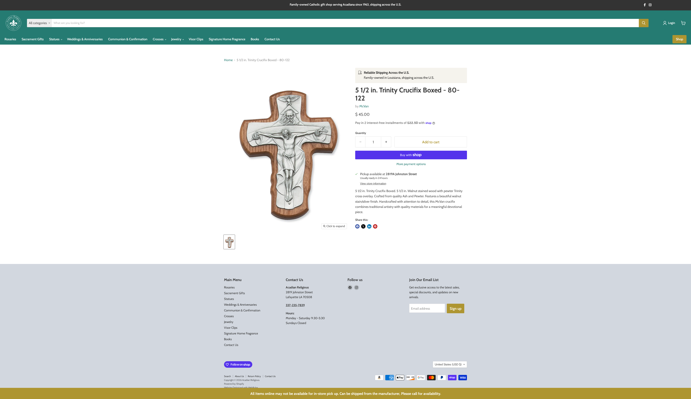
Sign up (455, 308)
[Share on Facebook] (357, 226)
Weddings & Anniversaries (85, 39)
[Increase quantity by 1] (386, 141)
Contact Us (272, 39)
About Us (239, 376)
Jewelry (176, 39)
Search (227, 376)
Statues (54, 39)
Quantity (360, 133)
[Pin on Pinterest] (375, 226)
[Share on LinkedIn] (369, 226)
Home (228, 60)
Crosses (158, 39)
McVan (364, 106)
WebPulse (253, 387)
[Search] (644, 23)
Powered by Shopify (234, 383)
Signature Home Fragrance (227, 39)
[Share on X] (363, 226)
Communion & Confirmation (127, 39)
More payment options (411, 164)
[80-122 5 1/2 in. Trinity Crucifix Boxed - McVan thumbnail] (229, 242)
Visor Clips (196, 39)
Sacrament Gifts (33, 39)
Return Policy (254, 376)
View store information (373, 183)
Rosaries (10, 39)
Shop (679, 39)
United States (448, 364)
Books (255, 39)
